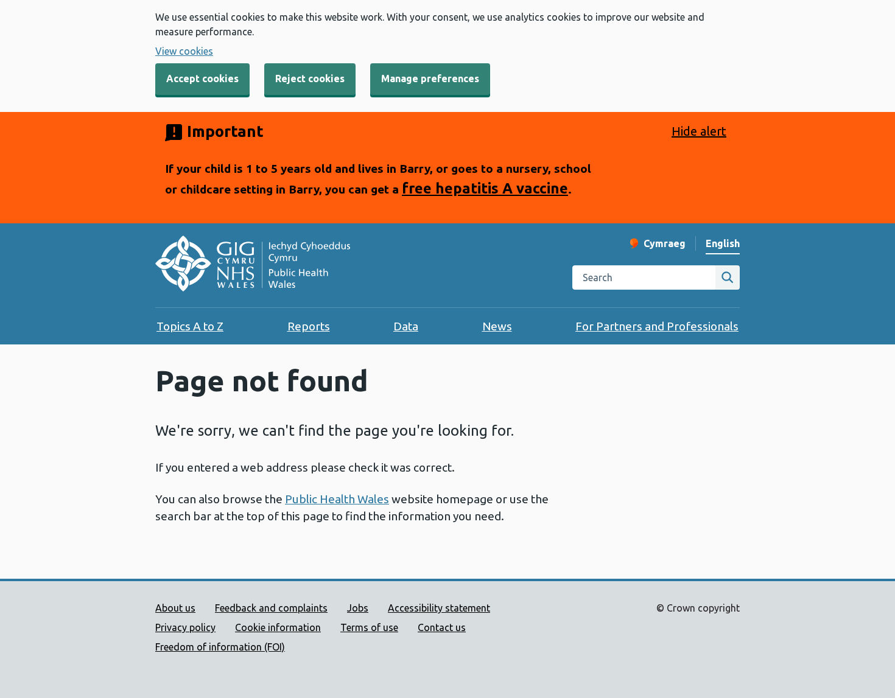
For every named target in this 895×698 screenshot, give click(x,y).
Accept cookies (202, 78)
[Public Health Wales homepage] (252, 265)
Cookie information (278, 627)
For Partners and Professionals (657, 326)
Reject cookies (310, 78)
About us (175, 607)
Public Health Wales (337, 499)
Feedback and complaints (271, 607)
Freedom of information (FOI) (220, 646)
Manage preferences (430, 78)
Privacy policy (185, 627)
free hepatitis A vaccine (485, 188)
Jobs (357, 607)
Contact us (442, 627)
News (497, 326)
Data (405, 326)
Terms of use (369, 627)
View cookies (184, 51)
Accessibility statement (439, 607)
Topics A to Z (189, 326)
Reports (308, 326)
